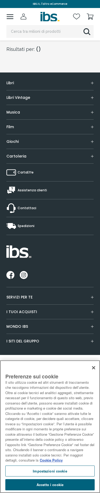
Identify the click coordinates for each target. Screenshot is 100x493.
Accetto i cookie (50, 484)
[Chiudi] (93, 368)
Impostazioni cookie (50, 471)
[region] (50, 426)
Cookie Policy (51, 460)
